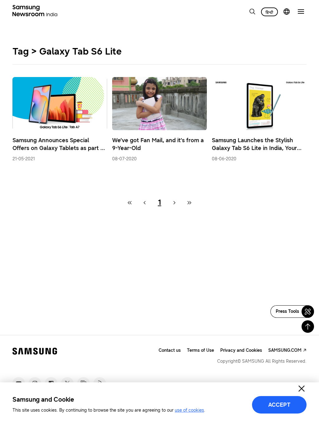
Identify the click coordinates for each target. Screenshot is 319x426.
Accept (279, 404)
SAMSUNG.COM (285, 350)
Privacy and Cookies (241, 350)
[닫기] (302, 389)
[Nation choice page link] (286, 11)
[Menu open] (301, 11)
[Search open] (252, 11)
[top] (308, 326)
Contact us (170, 350)
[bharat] (269, 11)
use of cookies (189, 410)
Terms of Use (200, 350)
